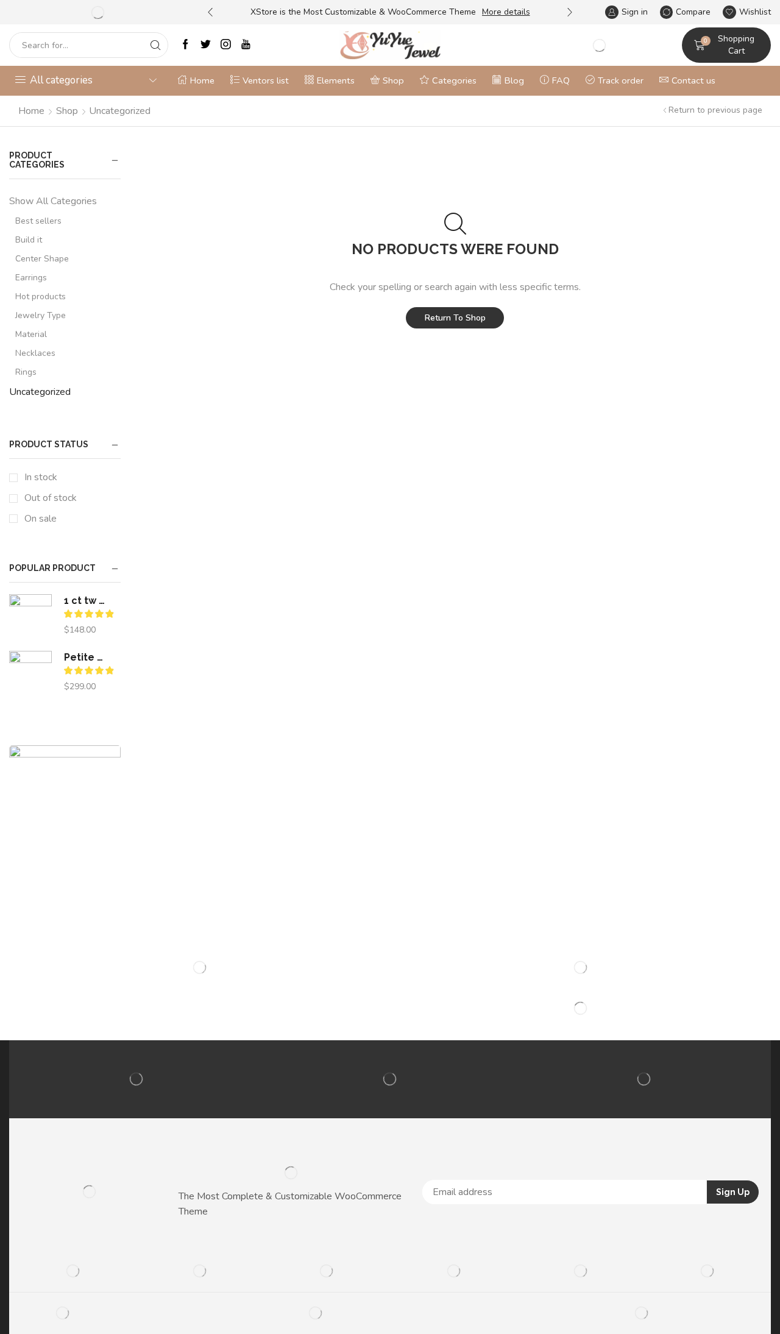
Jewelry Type (40, 315)
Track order (621, 80)
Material (31, 334)
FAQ (561, 80)
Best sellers (38, 221)
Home (202, 80)
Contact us (693, 80)
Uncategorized (40, 392)
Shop (393, 80)
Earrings (31, 277)
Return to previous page (715, 110)
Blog (514, 80)
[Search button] (155, 45)
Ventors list (266, 80)
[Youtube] (246, 45)
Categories (454, 80)
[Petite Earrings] (30, 672)
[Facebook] (185, 45)
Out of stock (50, 498)
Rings (26, 372)
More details (506, 12)
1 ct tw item (84, 600)
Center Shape (42, 258)
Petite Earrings (84, 657)
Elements (336, 80)
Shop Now (65, 862)
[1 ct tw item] (30, 615)
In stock (40, 477)
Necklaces (35, 353)
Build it (28, 240)
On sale (40, 518)
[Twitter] (205, 45)
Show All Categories (53, 201)
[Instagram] (226, 45)
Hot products (40, 296)
